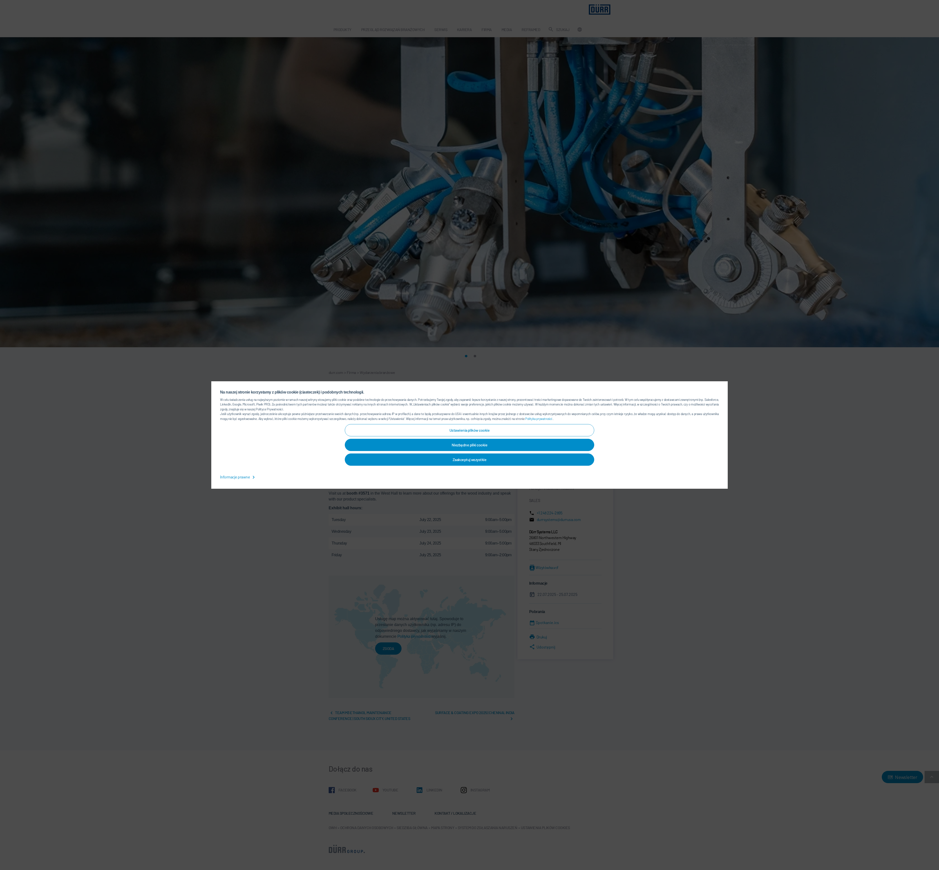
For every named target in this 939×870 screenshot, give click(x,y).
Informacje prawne (235, 477)
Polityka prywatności (539, 419)
